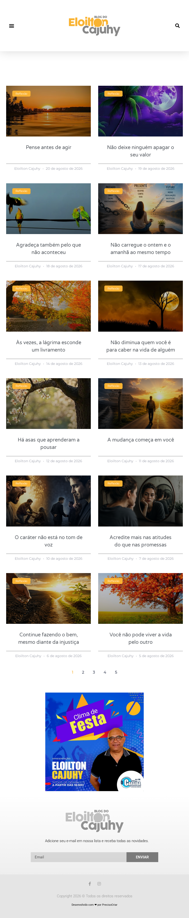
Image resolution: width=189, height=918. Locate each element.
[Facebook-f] (90, 884)
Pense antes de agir (48, 148)
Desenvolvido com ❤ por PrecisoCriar (94, 904)
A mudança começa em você (140, 440)
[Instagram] (99, 884)
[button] (11, 26)
